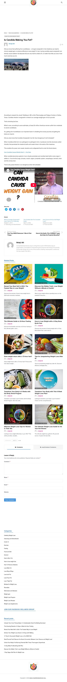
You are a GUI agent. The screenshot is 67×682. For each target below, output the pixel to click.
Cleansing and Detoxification (11, 538)
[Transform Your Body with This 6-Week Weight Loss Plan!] (49, 379)
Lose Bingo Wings (8, 571)
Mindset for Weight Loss (10, 584)
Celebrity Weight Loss (9, 535)
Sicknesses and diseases (10, 591)
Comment (7, 461)
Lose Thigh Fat (8, 581)
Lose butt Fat (7, 574)
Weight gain (7, 594)
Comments (20, 447)
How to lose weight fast (12, 36)
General (6, 555)
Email (6, 485)
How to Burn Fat (8, 558)
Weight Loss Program (9, 597)
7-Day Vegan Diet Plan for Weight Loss (14, 652)
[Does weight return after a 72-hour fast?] (18, 344)
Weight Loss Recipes (9, 600)
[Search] (61, 2)
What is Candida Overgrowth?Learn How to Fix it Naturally (12, 220)
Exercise (6, 545)
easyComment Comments (49, 447)
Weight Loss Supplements (11, 604)
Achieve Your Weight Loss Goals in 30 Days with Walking (18, 633)
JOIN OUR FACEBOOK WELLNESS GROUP (19, 609)
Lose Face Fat (8, 578)
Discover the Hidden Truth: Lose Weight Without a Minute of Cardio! (49, 287)
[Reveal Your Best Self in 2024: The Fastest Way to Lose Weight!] (18, 274)
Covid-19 (6, 542)
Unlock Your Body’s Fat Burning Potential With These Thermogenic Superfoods (24, 642)
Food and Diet (7, 551)
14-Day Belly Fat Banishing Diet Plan (13, 646)
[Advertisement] (33, 18)
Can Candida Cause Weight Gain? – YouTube (17, 152)
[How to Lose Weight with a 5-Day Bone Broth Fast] (49, 309)
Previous (8, 440)
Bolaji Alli (12, 44)
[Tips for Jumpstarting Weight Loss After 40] (49, 344)
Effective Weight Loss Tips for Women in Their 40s (17, 428)
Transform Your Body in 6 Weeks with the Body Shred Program (17, 392)
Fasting (6, 548)
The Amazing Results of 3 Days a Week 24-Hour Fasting (18, 626)
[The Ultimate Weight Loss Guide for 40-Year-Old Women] (49, 414)
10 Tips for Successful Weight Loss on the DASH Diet (18, 636)
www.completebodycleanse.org (37, 678)
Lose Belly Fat (7, 568)
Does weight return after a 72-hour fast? (18, 356)
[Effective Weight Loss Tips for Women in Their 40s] (18, 414)
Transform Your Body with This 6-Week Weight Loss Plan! (48, 392)
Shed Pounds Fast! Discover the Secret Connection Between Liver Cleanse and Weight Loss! (28, 639)
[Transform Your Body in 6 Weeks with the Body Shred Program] (18, 379)
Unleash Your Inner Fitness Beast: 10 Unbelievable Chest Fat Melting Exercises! (25, 623)
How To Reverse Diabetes (11, 564)
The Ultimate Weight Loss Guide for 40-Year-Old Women (48, 428)
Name (6, 477)
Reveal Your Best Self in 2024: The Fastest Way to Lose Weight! (16, 287)
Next (14, 440)
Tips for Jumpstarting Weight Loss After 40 (49, 357)
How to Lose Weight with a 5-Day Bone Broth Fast (48, 322)
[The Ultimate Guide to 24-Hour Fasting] (18, 309)
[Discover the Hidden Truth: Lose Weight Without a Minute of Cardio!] (49, 274)
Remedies (6, 587)
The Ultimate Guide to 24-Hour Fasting (17, 321)
